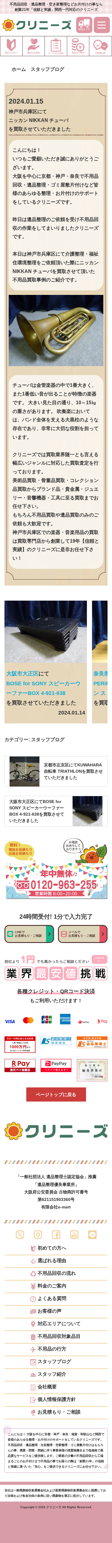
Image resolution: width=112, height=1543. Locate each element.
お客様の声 (50, 1311)
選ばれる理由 (52, 1260)
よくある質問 (52, 1298)
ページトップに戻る (56, 1094)
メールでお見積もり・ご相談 (81, 933)
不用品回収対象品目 (59, 1336)
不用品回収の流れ (57, 1273)
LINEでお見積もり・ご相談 (28, 933)
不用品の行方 (52, 1349)
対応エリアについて (59, 1323)
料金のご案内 (52, 1286)
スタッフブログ (48, 739)
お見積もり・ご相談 (59, 1412)
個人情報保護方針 (57, 1399)
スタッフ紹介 (52, 1374)
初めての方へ (52, 1248)
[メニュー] (102, 25)
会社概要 (47, 1386)
